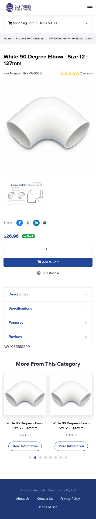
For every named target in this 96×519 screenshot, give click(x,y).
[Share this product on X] (28, 223)
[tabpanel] (25, 412)
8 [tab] (66, 457)
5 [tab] (50, 457)
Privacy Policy (70, 499)
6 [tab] (56, 457)
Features (16, 322)
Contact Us (45, 499)
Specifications (20, 308)
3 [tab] (40, 457)
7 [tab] (61, 457)
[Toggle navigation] (90, 7)
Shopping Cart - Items (34, 23)
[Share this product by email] (44, 223)
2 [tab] (35, 457)
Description (18, 294)
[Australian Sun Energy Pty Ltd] (18, 7)
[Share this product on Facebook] (19, 223)
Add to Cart (49, 262)
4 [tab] (45, 457)
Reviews (16, 337)
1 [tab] (30, 457)
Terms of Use (48, 507)
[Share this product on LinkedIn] (36, 223)
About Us (23, 499)
